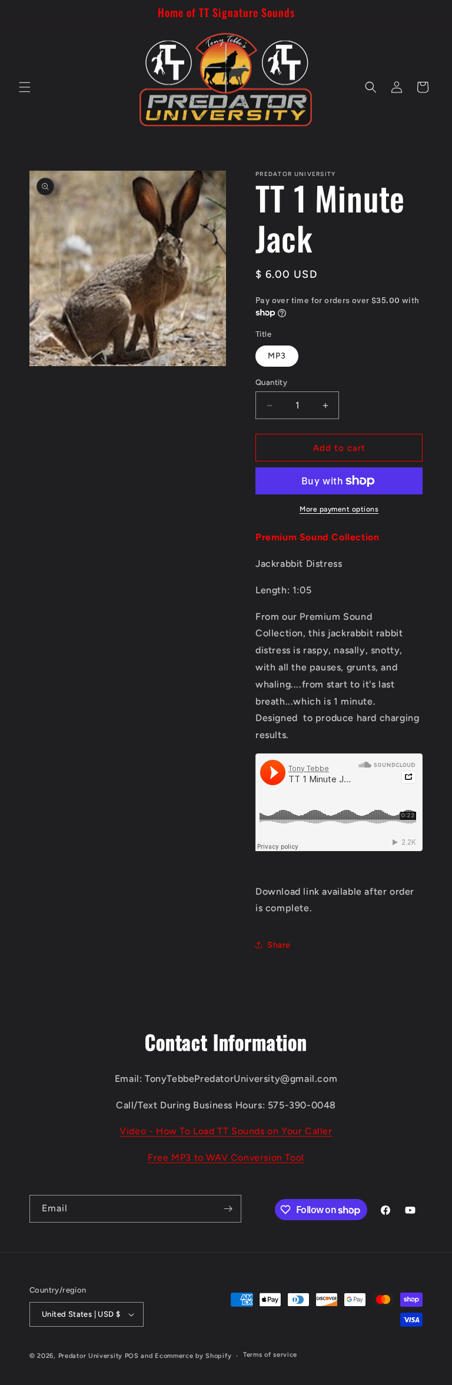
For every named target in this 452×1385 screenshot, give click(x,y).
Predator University (90, 1356)
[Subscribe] (228, 1209)
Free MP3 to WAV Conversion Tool (226, 1157)
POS (132, 1356)
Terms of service (270, 1355)
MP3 (277, 356)
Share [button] (279, 945)
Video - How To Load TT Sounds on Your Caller (225, 1131)
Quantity (271, 382)
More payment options (339, 509)
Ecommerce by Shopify (193, 1356)
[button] (25, 87)
